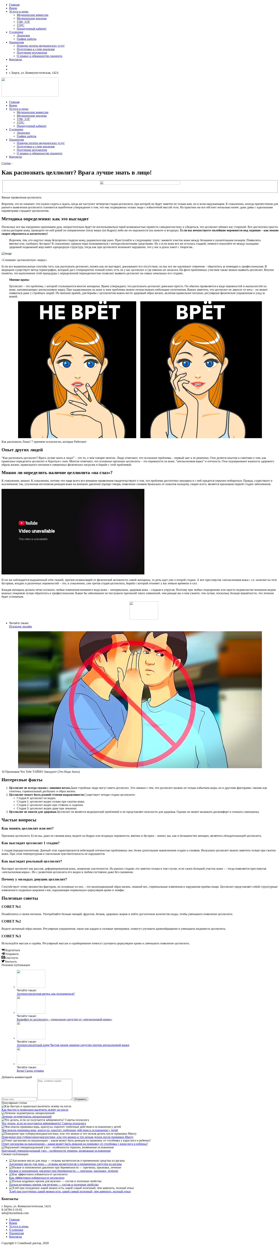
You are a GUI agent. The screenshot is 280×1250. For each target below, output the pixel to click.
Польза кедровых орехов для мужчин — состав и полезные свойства (53, 1184)
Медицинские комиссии (32, 15)
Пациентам (16, 42)
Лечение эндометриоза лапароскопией (27, 1116)
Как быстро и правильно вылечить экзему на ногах (35, 1109)
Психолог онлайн (20, 626)
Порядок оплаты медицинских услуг (41, 45)
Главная (14, 4)
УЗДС (20, 25)
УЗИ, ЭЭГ (23, 21)
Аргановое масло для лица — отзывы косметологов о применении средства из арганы (65, 1164)
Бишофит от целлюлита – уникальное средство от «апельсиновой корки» (64, 1019)
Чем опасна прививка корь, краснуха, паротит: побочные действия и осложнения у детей (60, 1130)
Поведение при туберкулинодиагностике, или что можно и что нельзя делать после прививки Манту (68, 1137)
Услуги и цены (18, 11)
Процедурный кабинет (31, 28)
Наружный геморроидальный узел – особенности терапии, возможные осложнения (56, 1150)
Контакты (15, 59)
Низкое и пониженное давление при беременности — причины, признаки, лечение (63, 1170)
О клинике (16, 32)
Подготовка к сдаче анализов (36, 49)
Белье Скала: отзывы (30, 1070)
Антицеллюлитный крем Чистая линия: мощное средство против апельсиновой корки (73, 1045)
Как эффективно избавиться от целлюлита (36, 1177)
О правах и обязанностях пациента (39, 56)
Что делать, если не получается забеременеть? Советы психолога (44, 1123)
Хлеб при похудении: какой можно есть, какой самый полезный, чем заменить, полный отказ (70, 1191)
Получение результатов (32, 52)
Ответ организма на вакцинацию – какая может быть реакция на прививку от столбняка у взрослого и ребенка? (75, 1143)
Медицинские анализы (32, 18)
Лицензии (23, 35)
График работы (26, 38)
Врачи (13, 8)
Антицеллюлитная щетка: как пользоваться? (46, 993)
